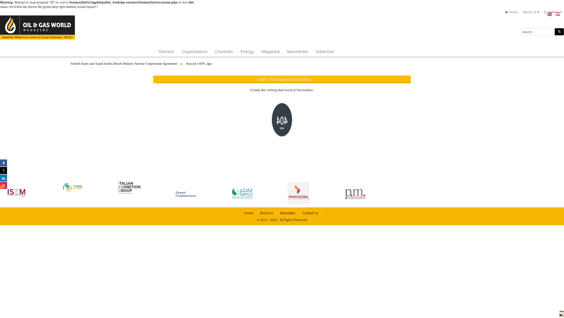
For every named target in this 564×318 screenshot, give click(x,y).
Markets (166, 51)
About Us (266, 213)
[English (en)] (549, 14)
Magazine (271, 51)
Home (248, 213)
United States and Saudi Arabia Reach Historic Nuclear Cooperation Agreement (118, 63)
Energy (247, 51)
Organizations (195, 51)
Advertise (325, 51)
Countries (224, 51)
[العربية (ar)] (558, 14)
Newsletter (297, 51)
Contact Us (310, 213)
